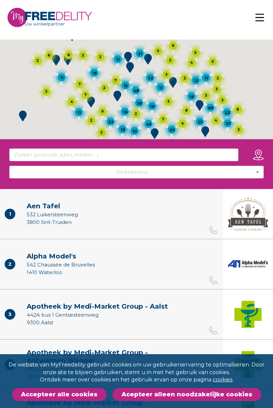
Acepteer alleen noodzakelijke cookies (187, 394)
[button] (91, 102)
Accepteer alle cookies (59, 394)
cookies (222, 379)
